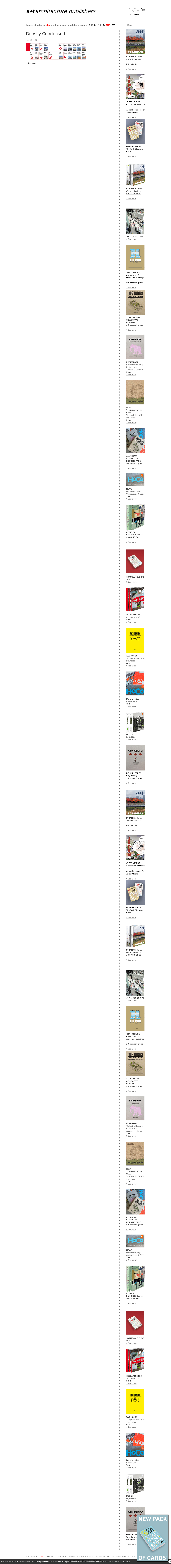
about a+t (39, 25)
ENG (108, 25)
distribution (72, 1556)
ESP (113, 25)
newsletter (72, 25)
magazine (49, 1556)
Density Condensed (45, 34)
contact (83, 25)
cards (64, 1556)
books (57, 1556)
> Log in (136, 16)
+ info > (126, 1561)
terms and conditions (130, 1556)
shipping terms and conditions (108, 1556)
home (29, 25)
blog (48, 25)
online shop (59, 25)
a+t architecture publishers (64, 11)
